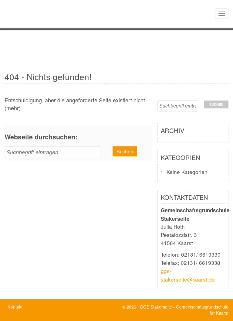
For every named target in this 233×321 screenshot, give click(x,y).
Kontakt (15, 306)
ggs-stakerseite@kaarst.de (188, 275)
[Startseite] (2, 7)
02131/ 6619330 (201, 254)
